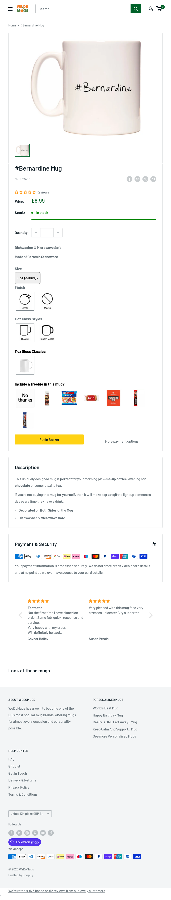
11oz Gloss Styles (28, 319)
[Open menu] (10, 9)
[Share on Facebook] (129, 179)
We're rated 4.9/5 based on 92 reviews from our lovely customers (56, 891)
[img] (56, 601)
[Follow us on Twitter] (19, 833)
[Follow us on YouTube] (43, 833)
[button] (25, 192)
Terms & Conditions (23, 794)
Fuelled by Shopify (20, 875)
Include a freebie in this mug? (39, 384)
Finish (20, 287)
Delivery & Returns (22, 780)
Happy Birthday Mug (108, 715)
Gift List (14, 766)
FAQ (11, 759)
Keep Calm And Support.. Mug (115, 729)
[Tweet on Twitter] (145, 179)
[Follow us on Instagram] (27, 833)
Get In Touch (17, 773)
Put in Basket (49, 439)
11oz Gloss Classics (30, 351)
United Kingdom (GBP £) (26, 813)
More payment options (121, 441)
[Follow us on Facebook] (11, 833)
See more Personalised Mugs (114, 736)
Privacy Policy (18, 787)
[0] (159, 8)
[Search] (136, 8)
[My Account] (151, 8)
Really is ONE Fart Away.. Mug (115, 722)
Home (12, 25)
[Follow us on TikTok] (51, 833)
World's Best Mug (105, 708)
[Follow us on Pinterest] (35, 833)
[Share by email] (153, 179)
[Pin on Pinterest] (137, 179)
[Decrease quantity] (35, 232)
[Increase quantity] (58, 232)
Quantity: (22, 232)
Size (18, 268)
